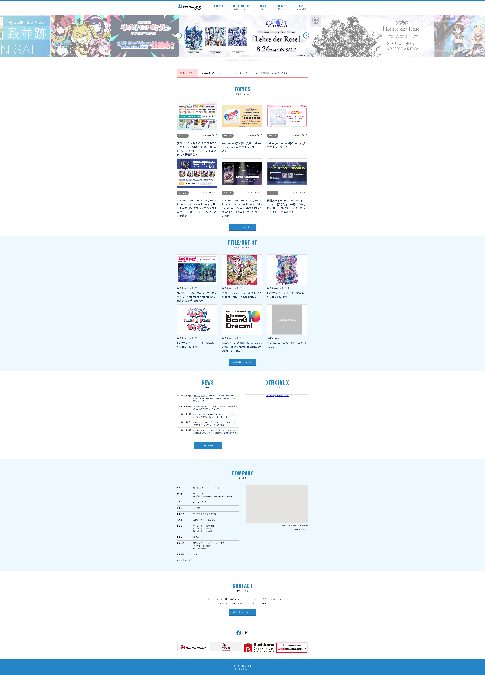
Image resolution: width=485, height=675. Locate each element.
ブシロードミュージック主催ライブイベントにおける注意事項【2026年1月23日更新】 (253, 73)
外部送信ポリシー (242, 668)
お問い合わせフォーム (242, 612)
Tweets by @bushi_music (277, 396)
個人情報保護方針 (186, 560)
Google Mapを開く (300, 529)
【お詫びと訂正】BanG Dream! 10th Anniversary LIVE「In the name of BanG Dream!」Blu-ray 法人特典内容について (215, 398)
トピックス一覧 (242, 227)
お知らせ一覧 (208, 445)
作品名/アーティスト (242, 362)
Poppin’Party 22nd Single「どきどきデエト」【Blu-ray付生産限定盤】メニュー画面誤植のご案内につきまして (216, 432)
